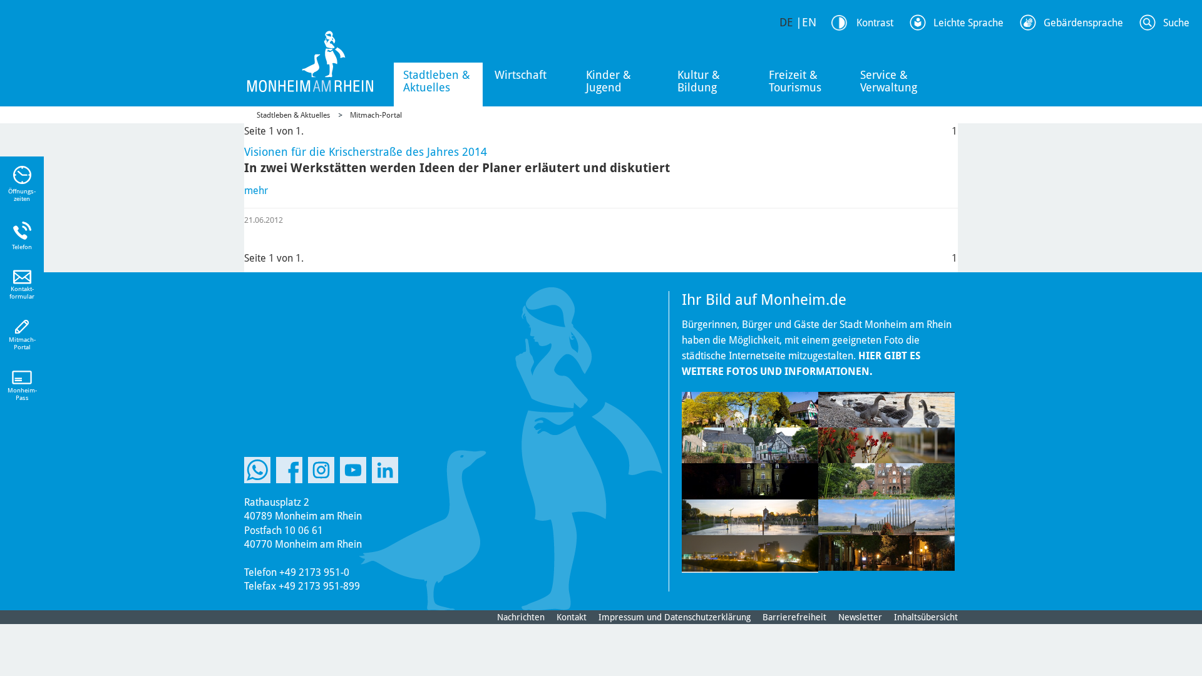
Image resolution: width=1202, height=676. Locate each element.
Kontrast (874, 23)
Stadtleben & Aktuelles (436, 81)
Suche (1176, 23)
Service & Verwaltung (888, 81)
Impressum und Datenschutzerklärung (674, 617)
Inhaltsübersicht (926, 617)
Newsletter (860, 617)
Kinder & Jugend (608, 81)
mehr (256, 191)
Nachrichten (521, 617)
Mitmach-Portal (376, 115)
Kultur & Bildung (698, 81)
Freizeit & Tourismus (795, 81)
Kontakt (572, 617)
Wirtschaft (521, 74)
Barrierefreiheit (794, 617)
